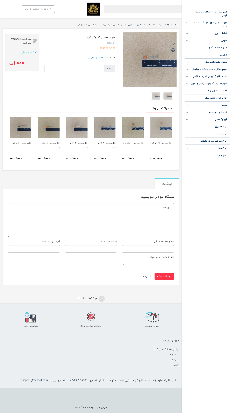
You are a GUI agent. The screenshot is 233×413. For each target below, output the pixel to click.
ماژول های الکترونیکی (216, 62)
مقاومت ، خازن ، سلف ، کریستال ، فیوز (210, 13)
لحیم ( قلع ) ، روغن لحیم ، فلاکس (210, 76)
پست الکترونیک (108, 242)
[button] (113, 48)
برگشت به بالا (87, 298)
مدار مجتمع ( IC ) (218, 47)
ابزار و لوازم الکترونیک (216, 98)
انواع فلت (222, 155)
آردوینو (223, 55)
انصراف (147, 276)
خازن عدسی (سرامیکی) (98, 57)
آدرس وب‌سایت (51, 242)
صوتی (224, 40)
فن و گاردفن (221, 119)
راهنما (176, 365)
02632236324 (78, 380)
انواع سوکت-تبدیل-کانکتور (213, 141)
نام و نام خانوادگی (164, 242)
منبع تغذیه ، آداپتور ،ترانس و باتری (209, 83)
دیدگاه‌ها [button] (167, 184)
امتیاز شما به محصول (162, 257)
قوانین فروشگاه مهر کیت (166, 349)
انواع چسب (221, 133)
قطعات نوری (220, 33)
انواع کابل (222, 148)
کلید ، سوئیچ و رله (217, 90)
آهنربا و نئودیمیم (218, 112)
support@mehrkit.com (34, 380)
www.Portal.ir (81, 407)
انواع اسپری (221, 126)
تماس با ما (174, 354)
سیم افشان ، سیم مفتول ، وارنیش (209, 69)
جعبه (224, 105)
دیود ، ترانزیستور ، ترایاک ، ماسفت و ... (209, 24)
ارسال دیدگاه (164, 276)
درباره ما (175, 359)
